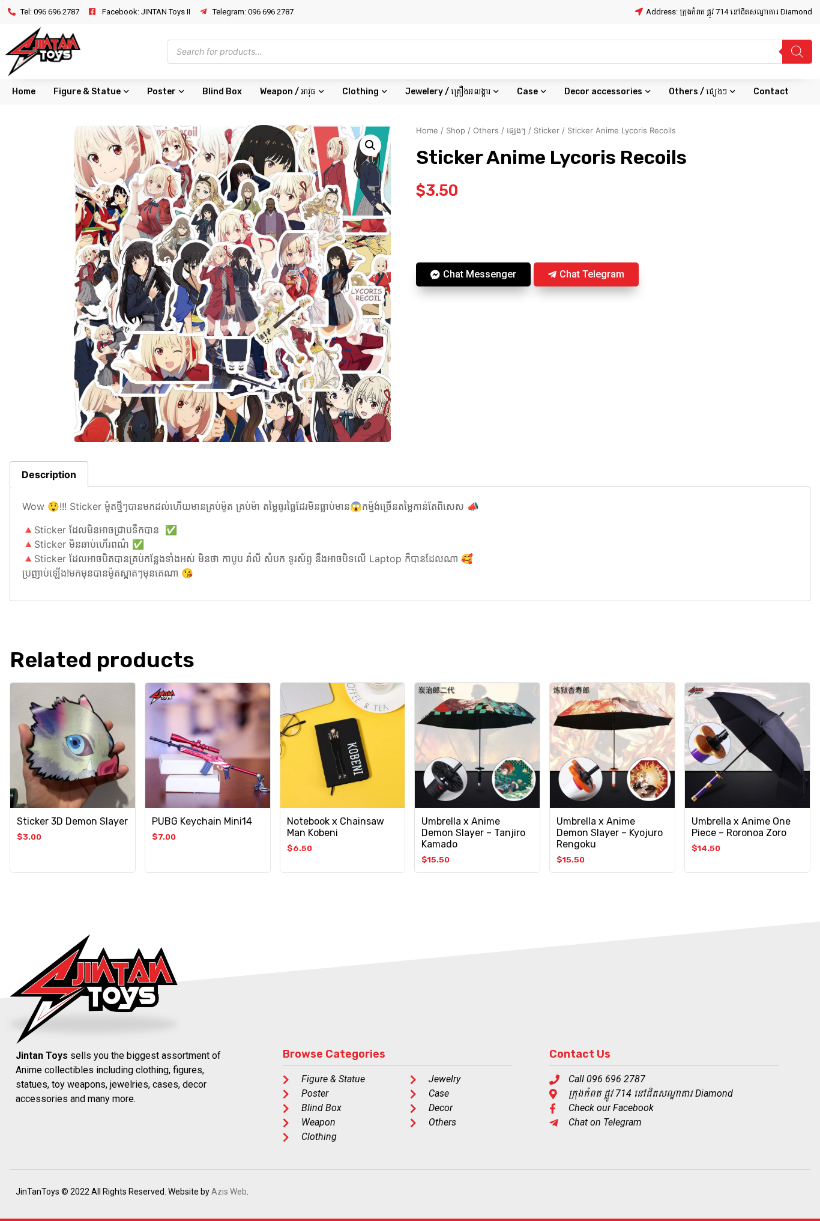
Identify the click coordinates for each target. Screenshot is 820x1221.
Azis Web (229, 1191)
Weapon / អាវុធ (288, 91)
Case (527, 91)
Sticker (546, 130)
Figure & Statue (87, 91)
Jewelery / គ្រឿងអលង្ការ (447, 91)
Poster (161, 91)
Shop (455, 130)
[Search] (797, 52)
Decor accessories (603, 91)
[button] (370, 145)
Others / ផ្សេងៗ (698, 91)
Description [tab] (49, 474)
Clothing (360, 91)
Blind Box (222, 91)
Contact (771, 91)
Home (23, 91)
